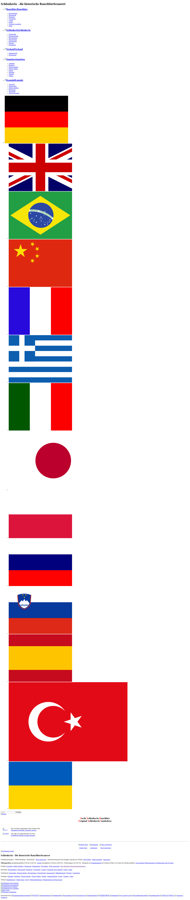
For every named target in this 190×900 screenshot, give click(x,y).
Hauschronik (13, 39)
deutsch (48, 895)
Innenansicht (13, 41)
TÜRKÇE (171, 895)
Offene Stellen (13, 69)
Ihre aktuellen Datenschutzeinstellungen (73, 866)
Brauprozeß (12, 15)
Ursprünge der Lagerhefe (54, 870)
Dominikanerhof (96, 863)
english (59, 895)
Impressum (12, 90)
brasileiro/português (24, 895)
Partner (11, 70)
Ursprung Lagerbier (15, 24)
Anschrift (12, 84)
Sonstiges (20, 59)
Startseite (11, 72)
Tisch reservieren (14, 93)
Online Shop (83, 848)
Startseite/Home (52, 876)
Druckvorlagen (13, 67)
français (70, 895)
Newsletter (12, 91)
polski (117, 895)
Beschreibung (13, 13)
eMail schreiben (14, 88)
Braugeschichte (13, 36)
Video (71, 876)
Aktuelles (12, 63)
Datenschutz (12, 86)
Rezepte (11, 43)
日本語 (106, 895)
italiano (95, 895)
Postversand (12, 55)
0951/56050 (87, 859)
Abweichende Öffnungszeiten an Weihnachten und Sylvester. (154, 863)
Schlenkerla (24, 30)
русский (129, 895)
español (157, 895)
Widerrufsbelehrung (36, 880)
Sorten (11, 22)
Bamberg (11, 65)
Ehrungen (12, 17)
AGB (27, 880)
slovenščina (144, 895)
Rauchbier (22, 9)
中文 (37, 895)
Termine (11, 74)
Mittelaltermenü (61, 873)
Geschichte (12, 19)
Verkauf (19, 49)
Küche (39, 863)
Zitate (10, 26)
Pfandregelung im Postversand (52, 880)
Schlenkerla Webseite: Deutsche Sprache (23, 830)
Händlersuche (13, 53)
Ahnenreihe (12, 34)
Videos (11, 76)
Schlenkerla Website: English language (23, 835)
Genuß (11, 20)
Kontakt (19, 80)
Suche (60, 876)
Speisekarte (12, 45)
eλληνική (83, 895)
